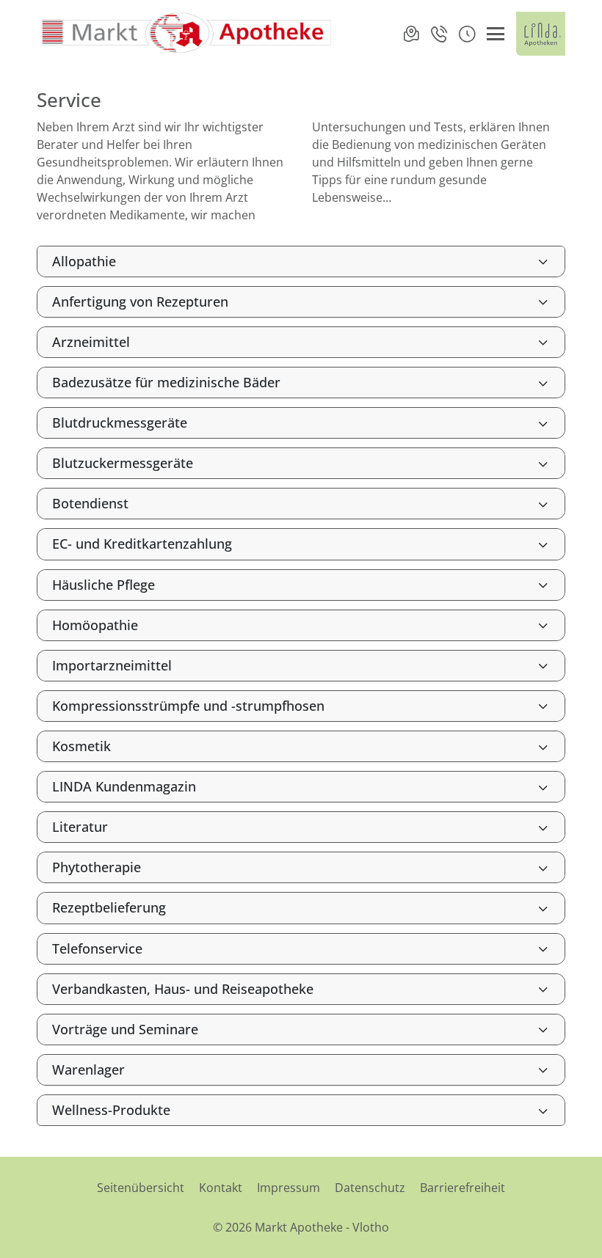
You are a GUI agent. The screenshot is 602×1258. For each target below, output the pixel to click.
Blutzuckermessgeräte (122, 463)
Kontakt (220, 1188)
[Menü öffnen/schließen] (495, 33)
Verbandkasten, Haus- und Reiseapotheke (182, 989)
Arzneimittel (91, 342)
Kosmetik (81, 746)
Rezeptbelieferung (109, 907)
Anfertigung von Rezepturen (140, 301)
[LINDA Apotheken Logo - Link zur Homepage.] (540, 34)
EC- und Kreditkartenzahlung (142, 543)
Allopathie (84, 261)
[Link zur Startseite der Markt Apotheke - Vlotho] (185, 34)
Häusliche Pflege (103, 584)
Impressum (288, 1188)
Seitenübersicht (140, 1188)
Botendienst (90, 503)
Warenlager (88, 1069)
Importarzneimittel (112, 665)
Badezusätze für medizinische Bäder (166, 382)
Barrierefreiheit (462, 1188)
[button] (467, 34)
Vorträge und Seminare (125, 1029)
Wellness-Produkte (111, 1110)
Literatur (80, 826)
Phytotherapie (96, 867)
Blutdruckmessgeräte (119, 422)
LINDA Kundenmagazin (124, 786)
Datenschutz (370, 1188)
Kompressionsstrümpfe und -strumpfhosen (188, 705)
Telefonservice (97, 948)
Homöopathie (95, 625)
